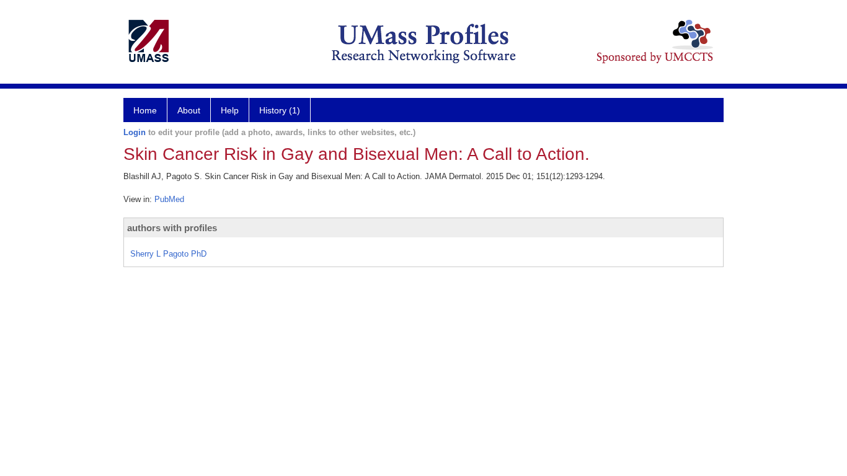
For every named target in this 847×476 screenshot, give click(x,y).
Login (134, 132)
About (188, 110)
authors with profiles (172, 228)
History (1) (279, 110)
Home (145, 110)
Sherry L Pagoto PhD (168, 253)
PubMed (169, 199)
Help (230, 110)
